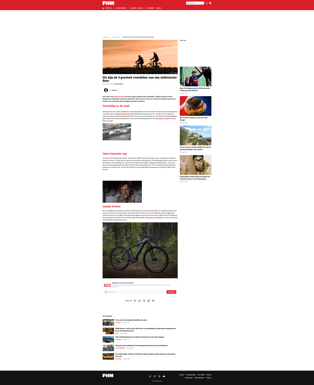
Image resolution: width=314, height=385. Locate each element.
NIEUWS (140, 8)
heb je (129, 114)
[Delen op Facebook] (135, 300)
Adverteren (188, 378)
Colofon (208, 375)
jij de (174, 118)
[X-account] (150, 376)
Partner (118, 322)
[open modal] (210, 3)
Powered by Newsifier (157, 381)
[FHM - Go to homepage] (108, 375)
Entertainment (118, 84)
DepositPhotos (199, 378)
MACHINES (133, 8)
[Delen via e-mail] (153, 300)
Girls (117, 333)
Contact (181, 375)
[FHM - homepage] (108, 3)
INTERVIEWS (151, 8)
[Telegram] (144, 300)
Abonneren (171, 292)
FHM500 (158, 8)
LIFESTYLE (108, 8)
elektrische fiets (119, 96)
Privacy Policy (191, 375)
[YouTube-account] (164, 376)
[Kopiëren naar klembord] (148, 300)
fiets (167, 118)
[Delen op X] (139, 300)
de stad (110, 121)
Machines (118, 339)
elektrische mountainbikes (154, 217)
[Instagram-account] (159, 376)
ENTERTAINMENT (121, 8)
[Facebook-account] (155, 376)
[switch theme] (207, 3)
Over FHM (201, 375)
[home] (103, 8)
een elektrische (161, 118)
